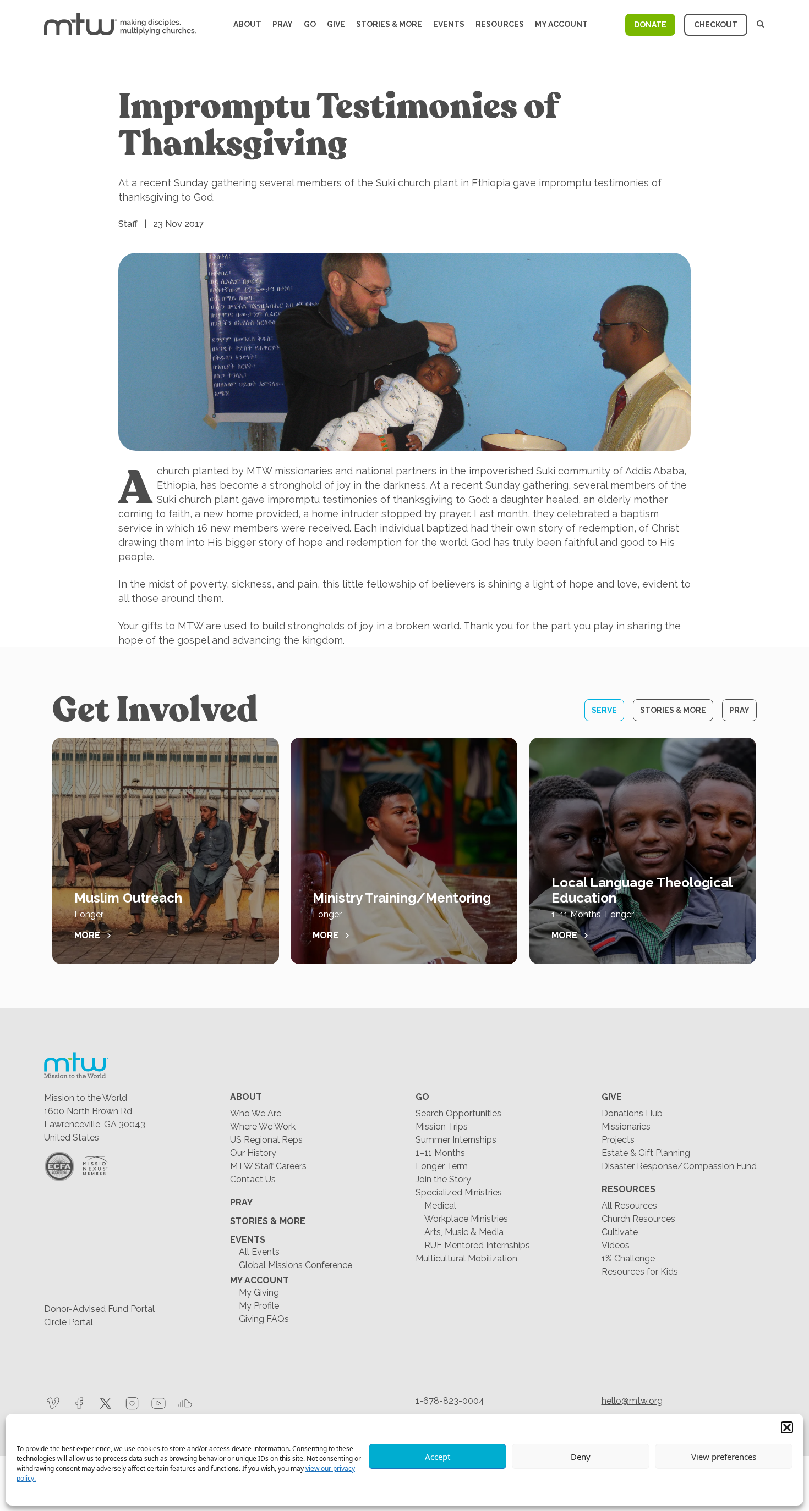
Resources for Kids (640, 1271)
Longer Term (442, 1166)
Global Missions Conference (295, 1265)
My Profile (259, 1305)
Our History (253, 1153)
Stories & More (389, 24)
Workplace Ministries (466, 1219)
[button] (786, 1427)
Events (448, 24)
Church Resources (638, 1219)
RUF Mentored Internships (477, 1245)
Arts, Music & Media (464, 1232)
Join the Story (443, 1179)
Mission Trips (442, 1126)
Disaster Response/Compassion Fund (679, 1166)
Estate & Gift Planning (646, 1153)
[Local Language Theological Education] (642, 851)
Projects (618, 1139)
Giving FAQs (264, 1319)
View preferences (723, 1456)
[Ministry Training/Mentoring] (404, 851)
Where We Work (263, 1126)
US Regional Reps (266, 1139)
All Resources (629, 1205)
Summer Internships (456, 1139)
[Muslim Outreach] (165, 851)
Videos (616, 1245)
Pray (282, 24)
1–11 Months (440, 1153)
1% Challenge (628, 1258)
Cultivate (620, 1232)
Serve (604, 710)
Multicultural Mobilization (466, 1258)
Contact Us (253, 1179)
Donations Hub (632, 1113)
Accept (437, 1456)
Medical (440, 1205)
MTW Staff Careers (268, 1166)
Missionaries (626, 1126)
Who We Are (255, 1113)
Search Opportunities (458, 1113)
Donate (650, 24)
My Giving (259, 1292)
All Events (259, 1252)
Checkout (715, 24)
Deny (581, 1456)
